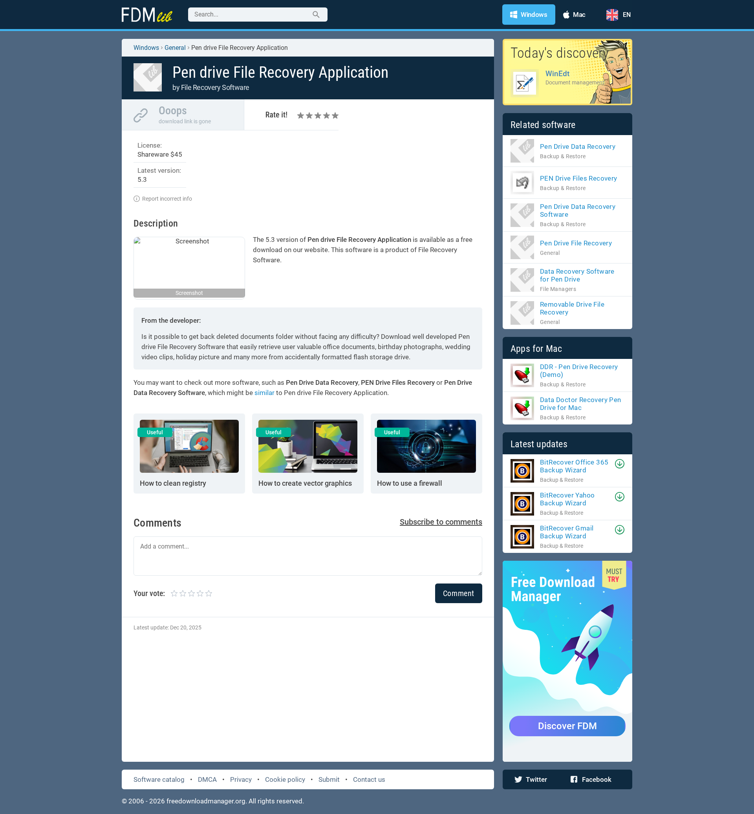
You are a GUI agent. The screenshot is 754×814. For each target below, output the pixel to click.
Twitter (536, 779)
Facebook (596, 779)
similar (264, 393)
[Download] (619, 463)
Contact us (369, 779)
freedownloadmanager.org (206, 801)
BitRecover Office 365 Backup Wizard (574, 466)
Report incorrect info (167, 199)
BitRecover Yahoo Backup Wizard (567, 499)
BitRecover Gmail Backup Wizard (566, 532)
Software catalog (159, 779)
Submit (329, 779)
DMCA (207, 779)
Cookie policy (285, 779)
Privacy (241, 779)
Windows (146, 47)
